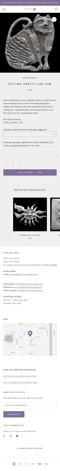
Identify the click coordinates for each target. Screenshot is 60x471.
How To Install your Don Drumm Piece (20, 382)
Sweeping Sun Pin (30, 235)
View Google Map (30, 339)
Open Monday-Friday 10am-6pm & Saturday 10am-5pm (30, 3)
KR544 (14, 113)
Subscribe (13, 414)
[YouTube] (17, 436)
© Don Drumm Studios (30, 448)
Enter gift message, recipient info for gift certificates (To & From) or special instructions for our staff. (28, 144)
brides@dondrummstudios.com (29, 284)
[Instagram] (11, 436)
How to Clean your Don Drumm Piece (19, 376)
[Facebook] (4, 436)
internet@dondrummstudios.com (23, 274)
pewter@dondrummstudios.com (28, 287)
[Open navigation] (4, 9)
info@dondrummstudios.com (30, 290)
